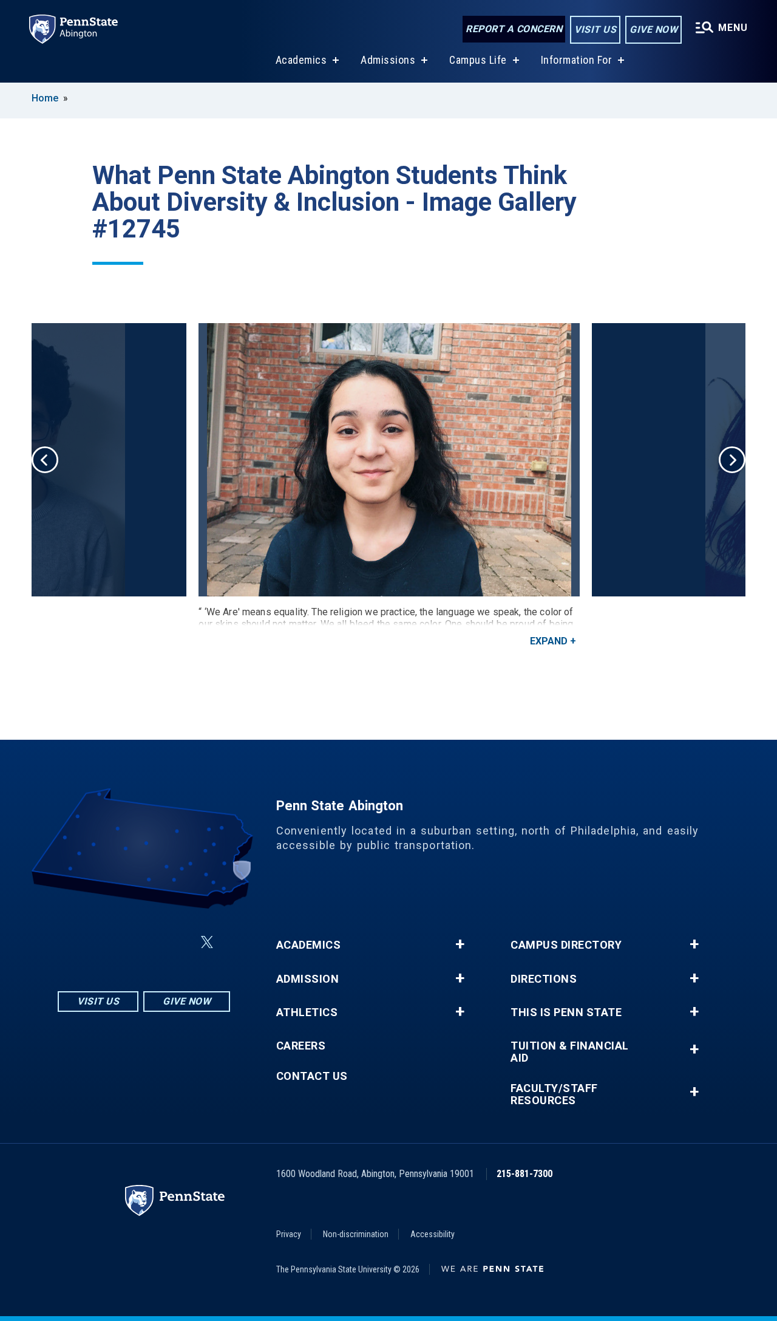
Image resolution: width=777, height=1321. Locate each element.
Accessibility (432, 1234)
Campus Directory (566, 945)
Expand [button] (549, 641)
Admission (307, 979)
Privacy (288, 1234)
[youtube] (177, 942)
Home (45, 98)
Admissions (388, 59)
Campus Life (478, 59)
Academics (301, 59)
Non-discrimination (355, 1234)
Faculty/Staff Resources (554, 1094)
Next (732, 459)
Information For (576, 59)
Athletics (307, 1012)
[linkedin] (146, 942)
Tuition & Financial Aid (570, 1052)
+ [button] (459, 944)
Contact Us (312, 1076)
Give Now (653, 29)
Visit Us (595, 29)
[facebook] (114, 942)
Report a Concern (514, 29)
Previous (45, 459)
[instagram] (83, 942)
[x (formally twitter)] (207, 942)
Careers (301, 1046)
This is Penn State (566, 1012)
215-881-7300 (524, 1173)
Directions (544, 979)
